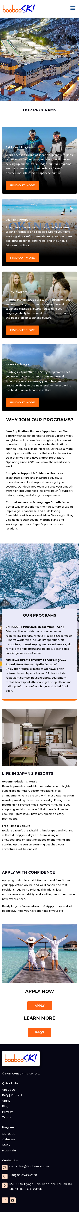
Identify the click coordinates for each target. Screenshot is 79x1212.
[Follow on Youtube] (13, 1200)
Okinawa (8, 1139)
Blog (5, 1106)
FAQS (39, 1032)
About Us (8, 1089)
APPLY (39, 1005)
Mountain (9, 1150)
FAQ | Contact (12, 1095)
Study (6, 1144)
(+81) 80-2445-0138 (23, 1175)
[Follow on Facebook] (5, 1200)
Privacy (7, 1111)
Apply (6, 1100)
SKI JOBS (8, 1133)
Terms (6, 1117)
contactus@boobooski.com (29, 1166)
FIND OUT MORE (22, 185)
